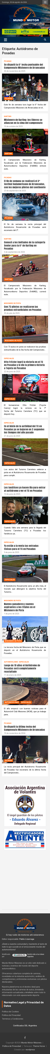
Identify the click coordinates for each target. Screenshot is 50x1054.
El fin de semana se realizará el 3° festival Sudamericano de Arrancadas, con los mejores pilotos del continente (25, 184)
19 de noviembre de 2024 (14, 733)
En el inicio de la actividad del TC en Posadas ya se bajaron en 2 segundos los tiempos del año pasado (24, 429)
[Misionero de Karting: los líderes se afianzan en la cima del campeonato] (25, 143)
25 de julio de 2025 (12, 313)
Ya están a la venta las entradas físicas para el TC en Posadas (21, 547)
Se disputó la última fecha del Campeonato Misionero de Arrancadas (24, 728)
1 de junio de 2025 (11, 614)
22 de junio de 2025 (12, 371)
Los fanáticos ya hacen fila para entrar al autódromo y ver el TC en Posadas (24, 489)
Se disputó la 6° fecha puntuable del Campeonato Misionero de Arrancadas (24, 66)
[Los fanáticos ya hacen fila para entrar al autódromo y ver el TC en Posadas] (25, 510)
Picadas (7, 61)
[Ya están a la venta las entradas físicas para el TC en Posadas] (25, 568)
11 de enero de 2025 (12, 675)
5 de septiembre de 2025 (14, 252)
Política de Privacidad (11, 1015)
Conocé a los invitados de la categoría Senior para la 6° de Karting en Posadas (24, 245)
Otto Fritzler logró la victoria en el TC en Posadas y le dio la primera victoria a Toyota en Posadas (24, 365)
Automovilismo (11, 662)
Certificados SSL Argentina (25, 1025)
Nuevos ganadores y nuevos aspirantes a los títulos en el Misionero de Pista (19, 607)
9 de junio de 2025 (11, 552)
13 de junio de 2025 (12, 494)
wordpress (30, 1049)
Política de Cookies (10, 1011)
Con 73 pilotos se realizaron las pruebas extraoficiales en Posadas (22, 308)
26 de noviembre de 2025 (14, 71)
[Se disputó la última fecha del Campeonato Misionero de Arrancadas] (25, 749)
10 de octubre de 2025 (13, 126)
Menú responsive (45, 2)
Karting (7, 116)
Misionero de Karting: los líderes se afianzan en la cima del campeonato (23, 121)
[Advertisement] (25, 878)
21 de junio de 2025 (12, 436)
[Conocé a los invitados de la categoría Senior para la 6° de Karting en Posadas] (25, 268)
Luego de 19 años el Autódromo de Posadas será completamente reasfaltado (22, 668)
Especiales (9, 358)
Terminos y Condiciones (12, 1019)
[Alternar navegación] (5, 40)
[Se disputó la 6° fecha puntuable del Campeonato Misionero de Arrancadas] (25, 87)
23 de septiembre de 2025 (15, 191)
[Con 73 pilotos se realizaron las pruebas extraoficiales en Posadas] (25, 329)
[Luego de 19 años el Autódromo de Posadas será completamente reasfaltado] (25, 691)
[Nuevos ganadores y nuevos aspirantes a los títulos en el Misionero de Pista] (25, 630)
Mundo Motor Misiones (31, 1042)
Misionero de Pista (12, 303)
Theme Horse (39, 1046)
